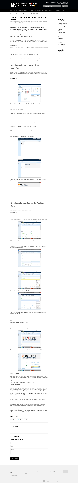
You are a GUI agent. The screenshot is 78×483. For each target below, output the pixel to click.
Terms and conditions (14, 475)
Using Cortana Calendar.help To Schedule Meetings (62, 40)
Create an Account (64, 3)
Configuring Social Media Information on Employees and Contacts (62, 28)
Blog (11, 472)
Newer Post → (45, 431)
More (64, 10)
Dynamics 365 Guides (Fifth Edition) (20, 10)
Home (11, 10)
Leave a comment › (44, 436)
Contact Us (12, 476)
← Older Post (12, 431)
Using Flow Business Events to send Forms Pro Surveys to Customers (62, 34)
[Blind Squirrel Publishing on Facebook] (28, 473)
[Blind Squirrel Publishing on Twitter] (26, 473)
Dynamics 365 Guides (49, 10)
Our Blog (16, 13)
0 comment (12, 424)
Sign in (59, 3)
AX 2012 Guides (58, 10)
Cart (65, 6)
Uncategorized (15, 426)
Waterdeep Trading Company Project (36, 10)
